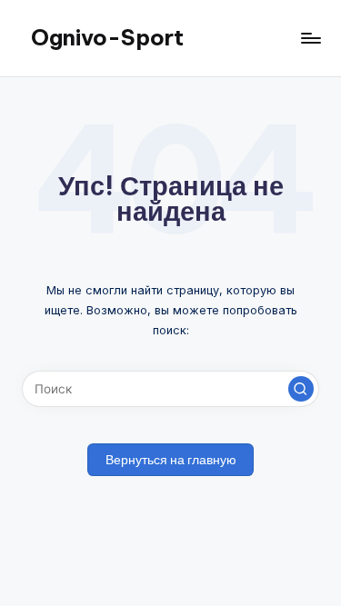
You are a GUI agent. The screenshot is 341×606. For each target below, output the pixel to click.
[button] (301, 389)
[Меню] (310, 38)
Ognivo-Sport (107, 37)
